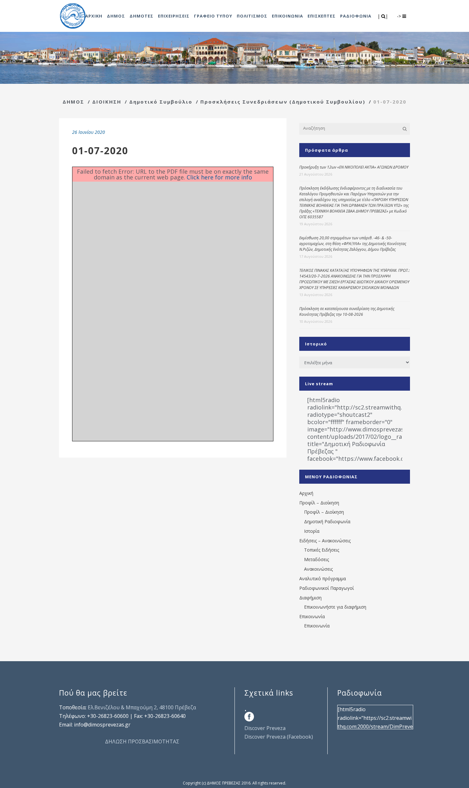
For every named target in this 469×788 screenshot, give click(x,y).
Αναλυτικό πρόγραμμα (322, 578)
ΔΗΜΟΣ (73, 101)
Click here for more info (219, 177)
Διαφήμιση (310, 598)
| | (383, 16)
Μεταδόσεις (316, 559)
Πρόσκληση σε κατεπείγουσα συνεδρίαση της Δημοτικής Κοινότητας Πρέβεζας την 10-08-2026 (346, 311)
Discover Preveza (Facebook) (278, 736)
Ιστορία (311, 531)
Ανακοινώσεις (318, 569)
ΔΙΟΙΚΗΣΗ (106, 101)
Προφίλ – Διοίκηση (319, 503)
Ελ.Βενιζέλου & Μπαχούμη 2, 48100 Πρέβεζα (142, 707)
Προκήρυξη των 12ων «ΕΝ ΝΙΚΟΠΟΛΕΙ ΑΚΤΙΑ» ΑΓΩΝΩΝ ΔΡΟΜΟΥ (353, 167)
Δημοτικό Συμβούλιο (160, 101)
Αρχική (306, 493)
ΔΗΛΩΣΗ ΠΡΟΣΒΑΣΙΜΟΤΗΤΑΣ (142, 741)
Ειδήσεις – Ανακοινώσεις (325, 541)
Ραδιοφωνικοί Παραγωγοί (326, 588)
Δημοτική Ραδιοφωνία (327, 521)
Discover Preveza (265, 728)
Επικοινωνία (312, 616)
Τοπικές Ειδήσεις (321, 550)
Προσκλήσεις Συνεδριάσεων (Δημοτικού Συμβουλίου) (282, 101)
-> (399, 16)
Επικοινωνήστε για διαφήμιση (335, 607)
